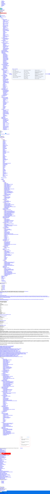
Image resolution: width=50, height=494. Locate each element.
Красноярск (4, 153)
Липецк (4, 155)
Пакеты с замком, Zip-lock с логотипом (5, 475)
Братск (4, 144)
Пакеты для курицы (37, 78)
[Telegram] (1, 8)
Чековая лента (47, 296)
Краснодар (4, 152)
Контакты (1, 467)
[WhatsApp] (0, 8)
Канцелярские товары (7, 203)
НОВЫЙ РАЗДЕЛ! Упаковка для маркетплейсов (6, 346)
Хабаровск (4, 172)
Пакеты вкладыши (15, 75)
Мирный (4, 157)
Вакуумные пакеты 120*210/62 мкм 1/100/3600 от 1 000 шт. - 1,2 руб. (9, 355)
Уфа (3, 171)
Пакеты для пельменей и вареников (17, 76)
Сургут (4, 166)
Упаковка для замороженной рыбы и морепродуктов (39, 75)
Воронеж (4, 147)
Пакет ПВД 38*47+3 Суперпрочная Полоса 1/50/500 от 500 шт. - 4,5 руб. (9, 354)
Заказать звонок (2, 137)
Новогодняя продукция (7, 268)
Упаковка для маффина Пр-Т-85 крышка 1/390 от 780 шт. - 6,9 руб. (9, 350)
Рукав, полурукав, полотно (27, 75)
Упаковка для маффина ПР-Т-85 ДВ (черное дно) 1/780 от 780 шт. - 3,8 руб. (10, 351)
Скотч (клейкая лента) (7, 241)
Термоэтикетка (21, 296)
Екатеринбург (5, 148)
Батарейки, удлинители (39, 299)
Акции (1, 469)
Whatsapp (4, 493)
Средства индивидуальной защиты (15, 299)
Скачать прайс (2, 466)
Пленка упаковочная (7, 219)
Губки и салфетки (2, 299)
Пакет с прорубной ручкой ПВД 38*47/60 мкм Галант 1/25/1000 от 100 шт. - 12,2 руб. (11, 356)
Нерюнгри (4, 158)
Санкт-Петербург (5, 164)
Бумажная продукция (7, 196)
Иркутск (4, 149)
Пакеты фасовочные (15, 73)
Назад (4, 139)
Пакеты (1, 449)
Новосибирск (5, 140)
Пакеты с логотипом (2, 464)
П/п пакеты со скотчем (26, 72)
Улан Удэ (4, 169)
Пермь (4, 162)
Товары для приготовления (32, 299)
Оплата (1, 465)
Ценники (5, 261)
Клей (43, 299)
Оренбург (4, 161)
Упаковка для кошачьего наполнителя (39, 76)
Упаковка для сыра (26, 78)
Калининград (4, 150)
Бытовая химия (6, 200)
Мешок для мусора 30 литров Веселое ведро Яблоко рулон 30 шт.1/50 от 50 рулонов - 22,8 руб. (13, 353)
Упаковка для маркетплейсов (8, 210)
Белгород (4, 143)
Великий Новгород (5, 145)
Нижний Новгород (5, 159)
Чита (3, 174)
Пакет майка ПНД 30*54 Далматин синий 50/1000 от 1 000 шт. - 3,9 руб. (9, 349)
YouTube (3, 288)
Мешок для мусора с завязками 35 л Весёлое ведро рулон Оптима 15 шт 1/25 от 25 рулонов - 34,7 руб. (14, 352)
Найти (1, 491)
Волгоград (4, 146)
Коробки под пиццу (7, 247)
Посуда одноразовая (16, 296)
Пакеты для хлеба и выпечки (38, 77)
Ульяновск (4, 170)
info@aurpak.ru (3, 283)
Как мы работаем (2, 468)
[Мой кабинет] (0, 134)
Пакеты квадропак (26, 77)
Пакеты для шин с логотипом (4, 476)
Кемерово (4, 151)
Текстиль (21, 299)
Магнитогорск (5, 156)
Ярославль (4, 176)
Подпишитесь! (26, 291)
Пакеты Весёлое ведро (3, 452)
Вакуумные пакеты (26, 76)
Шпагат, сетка (2, 297)
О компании (1, 463)
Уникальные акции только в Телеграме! (5, 347)
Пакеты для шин (25, 74)
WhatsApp (3, 289)
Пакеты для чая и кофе (15, 77)
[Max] (3, 8)
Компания (1, 462)
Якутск (4, 175)
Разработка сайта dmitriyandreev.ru (2, 490)
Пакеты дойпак (14, 74)
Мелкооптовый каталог (3, 448)
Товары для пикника (25, 299)
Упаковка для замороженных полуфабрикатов (38, 72)
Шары (35, 296)
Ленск (4, 154)
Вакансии (1, 470)
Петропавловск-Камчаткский (7, 163)
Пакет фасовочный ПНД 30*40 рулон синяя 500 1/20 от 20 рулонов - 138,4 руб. (10, 348)
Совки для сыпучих (7, 299)
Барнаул (4, 142)
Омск (3, 160)
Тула (3, 168)
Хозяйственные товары (39, 296)
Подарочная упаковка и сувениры (8, 296)
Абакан (4, 141)
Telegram (3, 287)
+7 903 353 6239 (2, 487)
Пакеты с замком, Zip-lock (27, 73)
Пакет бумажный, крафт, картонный (17, 72)
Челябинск (4, 173)
